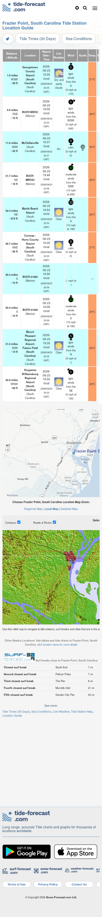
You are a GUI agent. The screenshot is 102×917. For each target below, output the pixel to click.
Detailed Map (69, 509)
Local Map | (52, 509)
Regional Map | (34, 509)
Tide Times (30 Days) (37, 38)
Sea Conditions (79, 38)
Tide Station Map (82, 711)
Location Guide (12, 715)
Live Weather (61, 711)
